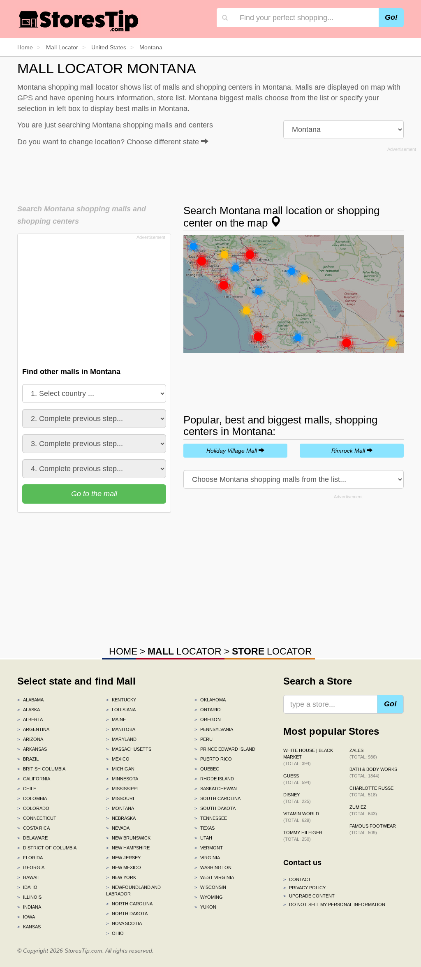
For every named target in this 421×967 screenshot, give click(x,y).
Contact (297, 879)
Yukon (205, 907)
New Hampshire (128, 847)
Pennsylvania (213, 729)
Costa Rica (33, 828)
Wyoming (208, 897)
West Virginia (214, 877)
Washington (212, 867)
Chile (26, 788)
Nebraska (121, 818)
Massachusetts (128, 749)
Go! (391, 17)
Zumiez (363, 810)
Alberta (30, 719)
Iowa (26, 916)
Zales (363, 753)
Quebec (206, 768)
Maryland (121, 739)
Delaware (32, 837)
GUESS (297, 779)
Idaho (27, 887)
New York (121, 877)
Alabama (30, 699)
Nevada (118, 828)
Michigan (120, 768)
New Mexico (123, 867)
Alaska (28, 709)
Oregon (207, 719)
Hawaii (28, 877)
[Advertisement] (216, 173)
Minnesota (122, 778)
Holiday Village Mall (232, 450)
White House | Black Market (308, 757)
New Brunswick (128, 837)
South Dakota (215, 808)
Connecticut (36, 818)
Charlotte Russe (371, 791)
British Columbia (41, 768)
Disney (297, 798)
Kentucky (121, 699)
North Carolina (129, 903)
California (33, 778)
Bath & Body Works (373, 772)
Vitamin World (301, 817)
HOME (123, 651)
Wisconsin (210, 887)
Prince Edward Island (224, 749)
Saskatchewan (215, 788)
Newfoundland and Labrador (133, 890)
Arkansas (32, 749)
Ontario (207, 709)
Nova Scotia (124, 923)
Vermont (208, 847)
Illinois (29, 897)
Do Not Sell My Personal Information (334, 904)
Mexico (118, 758)
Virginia (207, 857)
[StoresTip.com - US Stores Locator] (79, 20)
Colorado (33, 808)
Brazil (28, 758)
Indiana (29, 907)
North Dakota (127, 913)
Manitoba (120, 729)
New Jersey (123, 857)
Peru (203, 739)
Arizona (30, 739)
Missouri (120, 798)
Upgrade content (309, 895)
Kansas (29, 926)
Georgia (30, 867)
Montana (120, 808)
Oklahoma (210, 699)
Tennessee (210, 818)
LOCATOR (185, 651)
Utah (203, 837)
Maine (116, 719)
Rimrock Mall (349, 450)
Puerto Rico (213, 758)
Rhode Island (214, 778)
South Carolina (217, 798)
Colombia (32, 798)
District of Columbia (46, 847)
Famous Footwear (372, 829)
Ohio (115, 933)
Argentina (33, 729)
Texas (204, 828)
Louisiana (121, 709)
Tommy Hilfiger (302, 836)
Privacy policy (304, 887)
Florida (30, 857)
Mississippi (122, 788)
